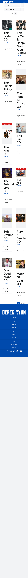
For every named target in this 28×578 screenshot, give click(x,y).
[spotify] (17, 351)
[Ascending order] (22, 5)
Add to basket (6, 49)
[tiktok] (14, 351)
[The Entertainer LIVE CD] (7, 173)
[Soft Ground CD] (7, 218)
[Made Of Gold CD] (21, 264)
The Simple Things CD (8, 87)
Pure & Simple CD (21, 236)
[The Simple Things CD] (7, 74)
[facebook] (7, 351)
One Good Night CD (7, 275)
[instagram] (11, 351)
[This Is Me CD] (7, 25)
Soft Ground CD (8, 235)
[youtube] (21, 351)
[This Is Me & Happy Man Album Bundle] (21, 25)
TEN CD (19, 181)
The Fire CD (19, 139)
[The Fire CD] (21, 128)
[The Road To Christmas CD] (21, 79)
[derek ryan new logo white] (8, 1)
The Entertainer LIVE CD (11, 186)
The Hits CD (6, 151)
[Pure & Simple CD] (21, 218)
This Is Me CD (7, 36)
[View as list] (15, 13)
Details (10, 48)
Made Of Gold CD (20, 279)
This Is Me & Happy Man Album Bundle (21, 43)
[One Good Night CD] (7, 262)
